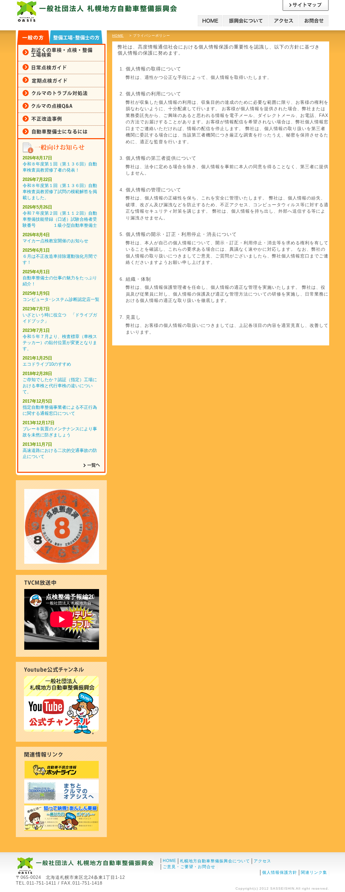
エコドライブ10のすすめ (47, 364)
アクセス (262, 861)
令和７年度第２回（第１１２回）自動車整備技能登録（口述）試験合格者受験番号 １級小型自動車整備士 (60, 219)
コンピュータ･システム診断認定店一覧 (61, 299)
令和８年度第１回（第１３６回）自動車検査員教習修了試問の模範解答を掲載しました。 (60, 191)
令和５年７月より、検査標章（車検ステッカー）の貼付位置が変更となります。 (60, 342)
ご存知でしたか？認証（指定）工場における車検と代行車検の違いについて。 (60, 385)
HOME (118, 35)
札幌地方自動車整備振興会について (215, 861)
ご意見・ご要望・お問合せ (189, 866)
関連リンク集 (314, 872)
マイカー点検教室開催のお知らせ (55, 240)
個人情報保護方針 (279, 872)
